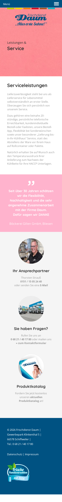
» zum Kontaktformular (31, 343)
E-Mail (44, 285)
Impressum (32, 454)
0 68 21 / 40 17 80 (21, 339)
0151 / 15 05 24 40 (31, 281)
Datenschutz (14, 454)
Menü (6, 4)
